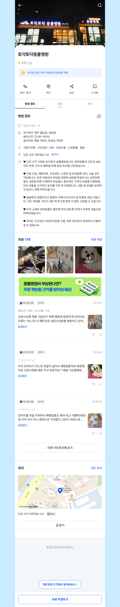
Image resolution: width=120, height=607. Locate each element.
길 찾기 (60, 525)
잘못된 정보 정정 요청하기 (60, 547)
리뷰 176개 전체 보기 (60, 448)
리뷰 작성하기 (60, 599)
